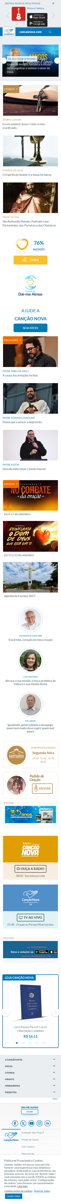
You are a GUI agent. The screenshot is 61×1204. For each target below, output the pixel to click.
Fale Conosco (28, 1146)
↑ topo (54, 1099)
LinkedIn (47, 1124)
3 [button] (30, 24)
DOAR (34, 260)
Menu (50, 32)
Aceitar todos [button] (13, 1196)
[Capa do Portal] (30, 32)
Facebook (15, 1124)
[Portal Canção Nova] (9, 31)
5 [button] (44, 24)
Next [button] (53, 16)
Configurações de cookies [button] (18, 1191)
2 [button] (23, 24)
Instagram (39, 1124)
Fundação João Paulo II (33, 1132)
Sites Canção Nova (56, 32)
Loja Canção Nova (19, 977)
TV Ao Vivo (33, 917)
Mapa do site (28, 1154)
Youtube (31, 1124)
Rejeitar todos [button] (42, 1191)
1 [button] (16, 24)
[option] (30, 16)
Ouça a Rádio (32, 869)
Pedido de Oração (30, 1139)
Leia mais (22, 1186)
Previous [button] (8, 16)
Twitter (23, 1124)
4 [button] (37, 24)
